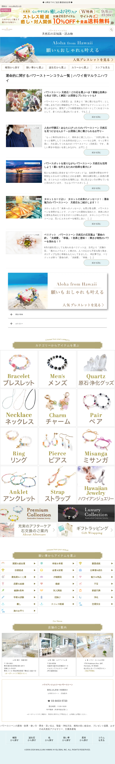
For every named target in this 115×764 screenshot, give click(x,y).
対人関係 (57, 590)
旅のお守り (19, 610)
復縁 (57, 583)
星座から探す (84, 738)
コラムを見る (101, 738)
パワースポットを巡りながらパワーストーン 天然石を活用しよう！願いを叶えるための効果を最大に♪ (75, 165)
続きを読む (96, 116)
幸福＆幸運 (57, 563)
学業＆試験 (19, 597)
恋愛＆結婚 (19, 583)
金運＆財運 (57, 570)
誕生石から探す (32, 738)
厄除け (57, 597)
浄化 (96, 597)
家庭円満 (96, 590)
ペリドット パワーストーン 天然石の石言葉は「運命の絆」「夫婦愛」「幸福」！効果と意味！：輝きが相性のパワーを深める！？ (76, 238)
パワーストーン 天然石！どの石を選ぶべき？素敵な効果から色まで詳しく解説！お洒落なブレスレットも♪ (75, 93)
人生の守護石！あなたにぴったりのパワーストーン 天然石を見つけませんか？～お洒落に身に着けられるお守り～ (75, 129)
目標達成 (19, 570)
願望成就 (96, 563)
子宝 (96, 583)
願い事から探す (66, 738)
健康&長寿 (19, 590)
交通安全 (96, 603)
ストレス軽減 (57, 603)
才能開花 (57, 576)
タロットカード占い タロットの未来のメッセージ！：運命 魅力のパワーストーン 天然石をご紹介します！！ (77, 200)
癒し (19, 603)
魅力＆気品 (96, 576)
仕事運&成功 (96, 570)
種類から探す (14, 738)
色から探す (49, 738)
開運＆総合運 (19, 563)
